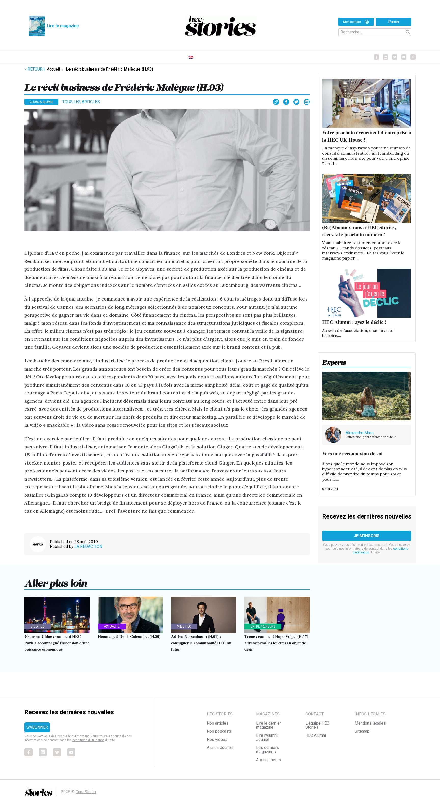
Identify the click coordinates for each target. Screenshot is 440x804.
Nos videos (217, 739)
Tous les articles (81, 101)
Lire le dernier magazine (268, 725)
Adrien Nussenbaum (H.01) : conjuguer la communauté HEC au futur (201, 642)
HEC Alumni (315, 735)
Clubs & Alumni (41, 102)
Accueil (53, 69)
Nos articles (217, 723)
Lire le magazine (63, 25)
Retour (36, 69)
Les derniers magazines (267, 749)
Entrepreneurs (263, 626)
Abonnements (268, 759)
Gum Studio (86, 791)
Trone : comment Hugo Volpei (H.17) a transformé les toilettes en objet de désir (276, 642)
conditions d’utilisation (88, 740)
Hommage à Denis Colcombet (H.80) (129, 636)
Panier (394, 21)
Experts (334, 361)
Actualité (112, 626)
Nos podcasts (219, 731)
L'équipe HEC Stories (317, 725)
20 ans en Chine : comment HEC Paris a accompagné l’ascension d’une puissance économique (56, 642)
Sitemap (362, 731)
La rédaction (88, 546)
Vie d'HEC (38, 626)
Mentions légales (370, 723)
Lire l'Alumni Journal (267, 737)
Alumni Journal (220, 747)
